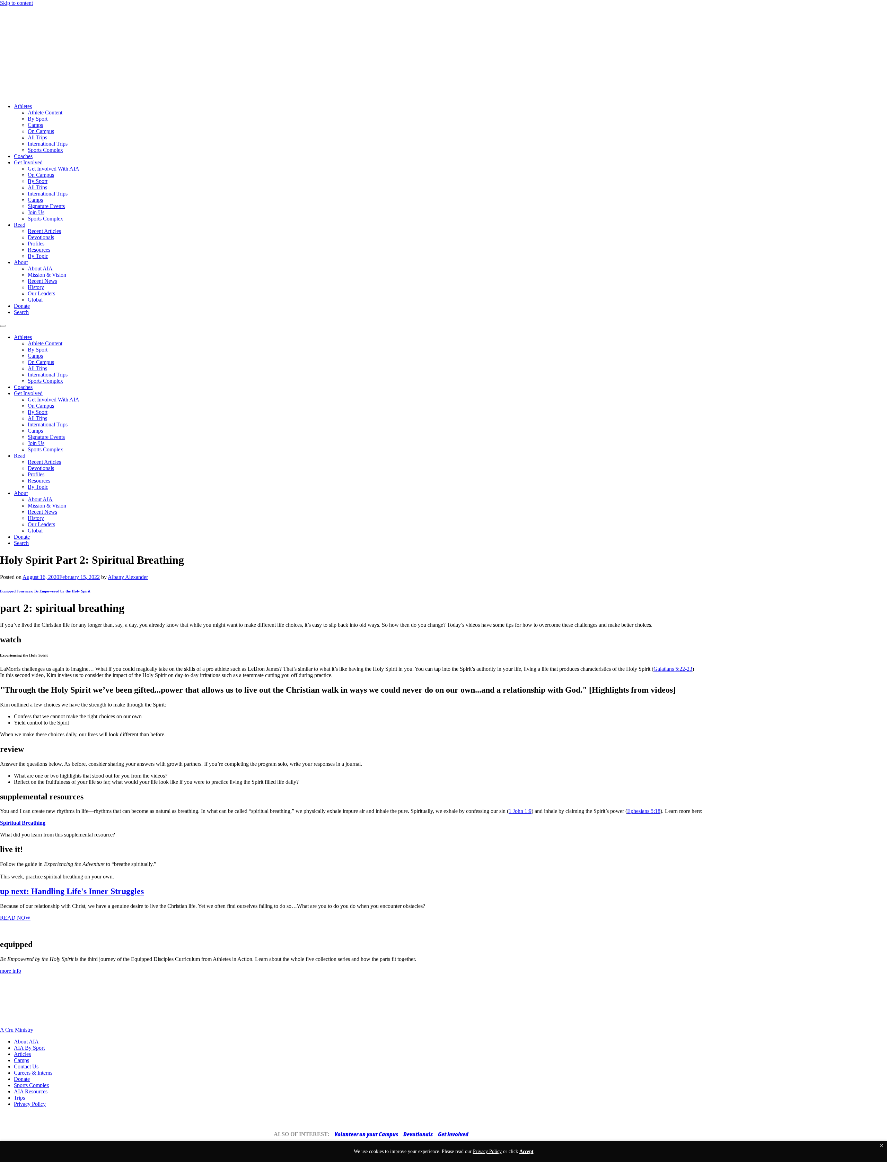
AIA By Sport (29, 1048)
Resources (39, 250)
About (21, 262)
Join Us (36, 212)
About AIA (40, 268)
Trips (19, 1098)
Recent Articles (44, 231)
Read (19, 225)
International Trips (48, 144)
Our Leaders (41, 293)
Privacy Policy (30, 1104)
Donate (22, 306)
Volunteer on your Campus (366, 1134)
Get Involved (28, 162)
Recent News (42, 281)
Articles (22, 1054)
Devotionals (41, 237)
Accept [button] (526, 1151)
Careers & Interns (33, 1073)
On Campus (41, 131)
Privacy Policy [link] (487, 1151)
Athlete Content (45, 112)
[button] (881, 1145)
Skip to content (16, 3)
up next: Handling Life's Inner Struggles (72, 891)
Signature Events (46, 206)
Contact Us (26, 1066)
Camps (35, 125)
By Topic (38, 256)
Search (21, 312)
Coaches (23, 156)
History (36, 287)
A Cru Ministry (16, 1030)
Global (35, 300)
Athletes (23, 106)
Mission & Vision (47, 275)
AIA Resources (30, 1091)
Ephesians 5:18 (643, 811)
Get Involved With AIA (53, 169)
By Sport (37, 119)
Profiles (36, 243)
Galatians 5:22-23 (672, 669)
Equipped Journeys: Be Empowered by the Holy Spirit (45, 591)
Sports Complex (45, 150)
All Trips (37, 137)
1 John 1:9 (520, 811)
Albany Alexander (128, 577)
